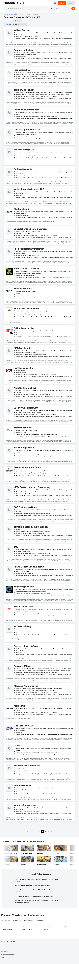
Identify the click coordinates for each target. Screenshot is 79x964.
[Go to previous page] (28, 831)
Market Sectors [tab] (17, 920)
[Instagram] (11, 941)
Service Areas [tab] (39, 920)
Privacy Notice (4, 948)
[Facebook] (4, 941)
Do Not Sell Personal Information (8, 954)
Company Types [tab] (6, 920)
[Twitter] (7, 941)
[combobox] (62, 8)
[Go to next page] (51, 831)
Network (20, 3)
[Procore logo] (9, 3)
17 (48, 831)
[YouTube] (14, 941)
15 (42, 831)
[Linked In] (1, 941)
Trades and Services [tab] (28, 920)
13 (36, 831)
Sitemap (3, 957)
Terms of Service (4, 951)
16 (45, 831)
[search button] (73, 8)
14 (39, 831)
